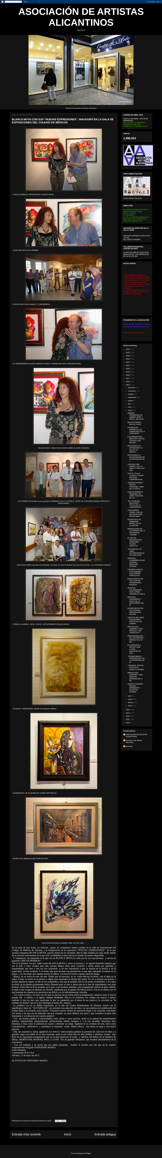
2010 (128, 723)
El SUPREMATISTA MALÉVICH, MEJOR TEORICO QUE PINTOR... (135, 440)
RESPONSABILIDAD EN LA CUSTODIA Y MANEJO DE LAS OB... (135, 639)
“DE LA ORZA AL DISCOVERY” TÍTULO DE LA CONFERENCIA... (135, 504)
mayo (130, 410)
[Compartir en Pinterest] (65, 1121)
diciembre (132, 388)
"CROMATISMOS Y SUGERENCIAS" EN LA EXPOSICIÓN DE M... (136, 659)
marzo (130, 699)
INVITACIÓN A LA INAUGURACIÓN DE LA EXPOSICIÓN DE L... (136, 458)
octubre (131, 394)
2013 (128, 713)
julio (129, 404)
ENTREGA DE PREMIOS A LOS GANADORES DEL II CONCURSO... (136, 430)
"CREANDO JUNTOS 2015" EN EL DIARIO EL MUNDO (135, 667)
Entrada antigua (105, 1134)
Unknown (129, 746)
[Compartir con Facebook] (63, 1121)
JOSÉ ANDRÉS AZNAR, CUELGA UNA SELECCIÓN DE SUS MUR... (135, 513)
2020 (128, 369)
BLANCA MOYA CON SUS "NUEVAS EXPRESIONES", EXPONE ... (135, 611)
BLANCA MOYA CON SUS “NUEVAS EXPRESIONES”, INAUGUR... (135, 582)
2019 (128, 372)
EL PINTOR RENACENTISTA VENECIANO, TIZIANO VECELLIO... (134, 542)
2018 (128, 375)
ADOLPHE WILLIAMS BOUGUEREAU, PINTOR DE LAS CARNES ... (135, 620)
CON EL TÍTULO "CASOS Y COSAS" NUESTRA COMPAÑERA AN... (135, 476)
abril (130, 696)
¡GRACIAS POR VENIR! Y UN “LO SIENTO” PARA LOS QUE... (135, 467)
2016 (128, 381)
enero (130, 706)
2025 (128, 352)
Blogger (88, 1153)
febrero (131, 702)
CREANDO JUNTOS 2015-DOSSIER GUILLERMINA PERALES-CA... (135, 572)
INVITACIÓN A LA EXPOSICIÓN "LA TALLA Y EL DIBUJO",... (134, 449)
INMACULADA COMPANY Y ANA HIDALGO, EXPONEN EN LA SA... (135, 677)
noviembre (132, 391)
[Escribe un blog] (58, 1121)
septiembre (132, 397)
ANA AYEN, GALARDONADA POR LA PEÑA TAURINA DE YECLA (136, 591)
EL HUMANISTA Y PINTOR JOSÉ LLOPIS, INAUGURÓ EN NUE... (134, 649)
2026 (128, 349)
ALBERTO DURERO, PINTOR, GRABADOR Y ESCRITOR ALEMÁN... (135, 688)
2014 (128, 710)
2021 (128, 365)
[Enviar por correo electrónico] (56, 1121)
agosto (131, 401)
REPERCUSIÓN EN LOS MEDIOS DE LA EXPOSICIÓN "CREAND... (136, 532)
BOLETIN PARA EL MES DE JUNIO (134, 423)
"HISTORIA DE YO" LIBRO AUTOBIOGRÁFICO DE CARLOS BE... (135, 552)
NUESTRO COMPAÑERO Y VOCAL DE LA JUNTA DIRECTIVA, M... (135, 601)
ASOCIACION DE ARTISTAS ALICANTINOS (136, 735)
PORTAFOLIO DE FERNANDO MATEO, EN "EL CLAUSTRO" (134, 522)
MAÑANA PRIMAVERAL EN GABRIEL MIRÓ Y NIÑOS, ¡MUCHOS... (136, 416)
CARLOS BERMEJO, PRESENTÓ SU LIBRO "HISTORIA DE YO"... (135, 495)
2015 (128, 385)
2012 (128, 716)
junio (130, 407)
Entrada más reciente (26, 1134)
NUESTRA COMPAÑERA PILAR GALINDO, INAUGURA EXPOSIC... (136, 562)
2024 (128, 356)
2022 (128, 362)
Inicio (67, 1134)
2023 (128, 359)
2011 (128, 719)
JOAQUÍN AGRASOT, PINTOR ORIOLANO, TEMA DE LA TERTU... (135, 486)
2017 (128, 378)
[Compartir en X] (60, 1121)
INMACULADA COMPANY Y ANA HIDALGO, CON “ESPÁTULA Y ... (135, 630)
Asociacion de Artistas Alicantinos (134, 741)
